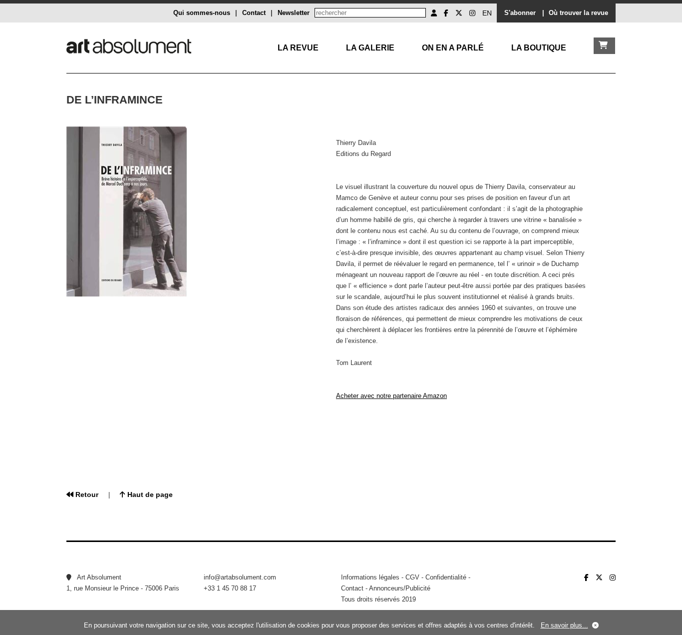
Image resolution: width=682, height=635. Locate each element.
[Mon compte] (434, 13)
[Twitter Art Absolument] (458, 13)
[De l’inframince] (126, 294)
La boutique (538, 48)
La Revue (298, 48)
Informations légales (370, 577)
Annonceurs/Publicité (399, 588)
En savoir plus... (564, 625)
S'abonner (520, 12)
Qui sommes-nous (201, 12)
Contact (254, 12)
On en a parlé (453, 48)
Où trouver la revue (578, 12)
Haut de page (149, 494)
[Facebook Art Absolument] (446, 13)
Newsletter (294, 12)
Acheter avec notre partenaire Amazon (391, 396)
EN (487, 13)
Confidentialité (445, 577)
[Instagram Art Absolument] (472, 13)
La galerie (370, 48)
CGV (412, 577)
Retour (85, 494)
